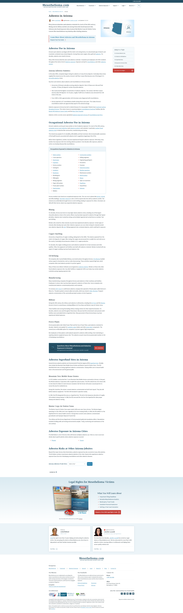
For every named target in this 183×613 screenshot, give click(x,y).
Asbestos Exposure (103, 5)
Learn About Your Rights (123, 71)
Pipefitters (82, 183)
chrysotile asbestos (54, 78)
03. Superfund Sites (119, 59)
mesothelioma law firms (96, 115)
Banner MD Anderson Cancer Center (58, 111)
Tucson (82, 440)
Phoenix (54, 440)
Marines (103, 303)
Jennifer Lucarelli (73, 20)
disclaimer (83, 607)
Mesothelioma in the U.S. (58, 11)
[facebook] (122, 594)
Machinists (56, 173)
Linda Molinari (58, 20)
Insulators (55, 170)
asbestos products (75, 128)
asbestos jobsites (83, 267)
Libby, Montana (94, 291)
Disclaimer (93, 583)
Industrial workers (84, 168)
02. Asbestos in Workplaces (120, 56)
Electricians (56, 160)
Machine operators (85, 170)
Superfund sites (94, 363)
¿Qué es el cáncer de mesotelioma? (57, 586)
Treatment (91, 5)
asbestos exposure (70, 62)
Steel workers (56, 188)
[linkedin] (128, 594)
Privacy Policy (81, 585)
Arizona (66, 11)
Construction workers (85, 155)
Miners (81, 178)
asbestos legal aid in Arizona (80, 115)
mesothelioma (91, 62)
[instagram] (125, 594)
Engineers (55, 163)
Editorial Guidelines (82, 583)
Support (115, 5)
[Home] (91, 559)
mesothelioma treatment (88, 109)
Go (89, 464)
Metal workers (83, 175)
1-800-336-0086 (110, 577)
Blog (105, 568)
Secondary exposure (65, 199)
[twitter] (130, 594)
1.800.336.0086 (137, 1)
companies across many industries (58, 128)
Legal (123, 5)
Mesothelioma (80, 5)
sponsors (53, 609)
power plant (89, 327)
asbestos (98, 54)
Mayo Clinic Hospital (77, 111)
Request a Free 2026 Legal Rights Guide (106, 512)
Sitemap (93, 585)
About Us (131, 5)
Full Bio (52, 549)
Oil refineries (96, 259)
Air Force (94, 303)
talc (65, 227)
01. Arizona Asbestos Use (120, 53)
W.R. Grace (59, 289)
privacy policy (89, 607)
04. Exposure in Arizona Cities (121, 63)
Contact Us (113, 568)
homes (98, 196)
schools (103, 196)
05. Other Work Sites (119, 66)
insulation (70, 327)
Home (50, 11)
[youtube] (133, 594)
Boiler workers (57, 155)
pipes (74, 327)
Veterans (82, 188)
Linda (51, 538)
